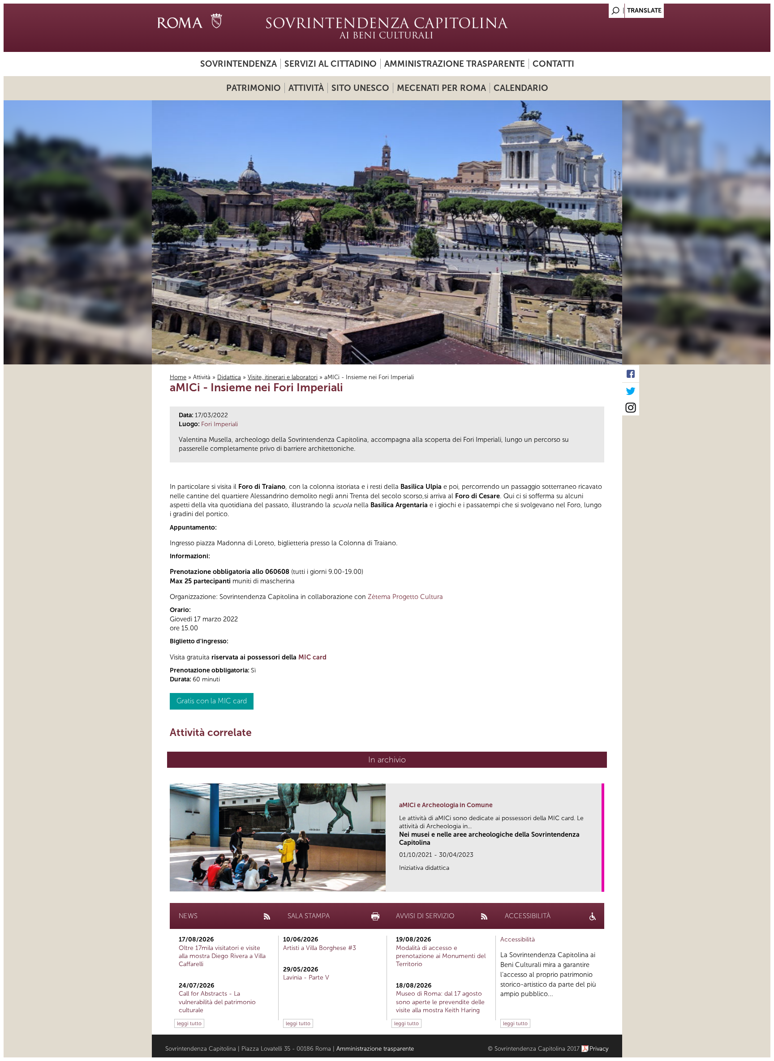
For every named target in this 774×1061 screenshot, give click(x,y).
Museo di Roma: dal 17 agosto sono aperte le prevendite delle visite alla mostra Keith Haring (440, 1002)
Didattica (229, 377)
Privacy (599, 1048)
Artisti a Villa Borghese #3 (319, 948)
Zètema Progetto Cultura (405, 597)
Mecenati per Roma (441, 88)
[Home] (387, 28)
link (597, 882)
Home (178, 377)
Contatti (553, 64)
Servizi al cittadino (330, 64)
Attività (306, 88)
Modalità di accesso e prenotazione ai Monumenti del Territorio (441, 956)
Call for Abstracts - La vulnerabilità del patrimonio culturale (217, 1002)
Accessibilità (517, 939)
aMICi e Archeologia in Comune (446, 805)
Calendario (521, 88)
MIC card (312, 657)
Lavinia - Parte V (306, 977)
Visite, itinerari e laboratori (283, 377)
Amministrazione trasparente (454, 64)
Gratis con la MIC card (211, 701)
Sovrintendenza (238, 64)
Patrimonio (253, 88)
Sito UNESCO (360, 88)
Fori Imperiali (219, 424)
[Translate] (593, 8)
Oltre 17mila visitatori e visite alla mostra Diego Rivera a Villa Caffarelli (222, 956)
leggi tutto (189, 1023)
